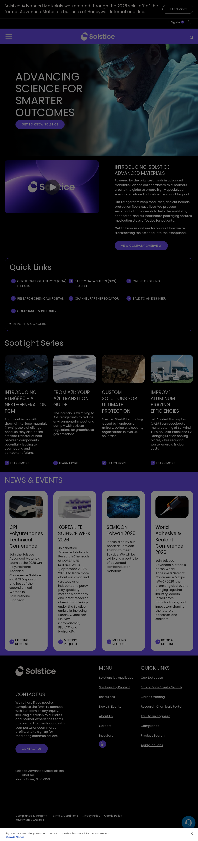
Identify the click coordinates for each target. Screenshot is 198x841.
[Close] (192, 833)
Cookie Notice (15, 837)
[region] (99, 834)
